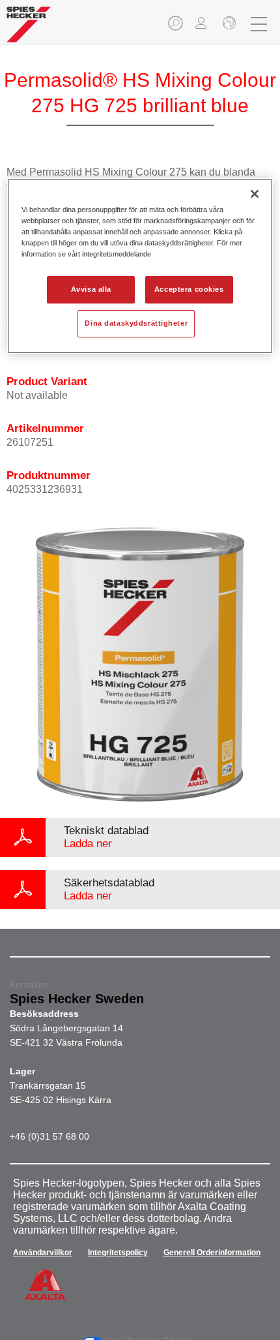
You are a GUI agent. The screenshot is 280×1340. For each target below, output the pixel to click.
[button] (176, 27)
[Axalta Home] (29, 29)
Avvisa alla (91, 289)
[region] (140, 266)
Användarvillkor (42, 1252)
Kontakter (29, 984)
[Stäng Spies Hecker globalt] (228, 24)
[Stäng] (254, 193)
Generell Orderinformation (211, 1252)
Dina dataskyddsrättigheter (136, 323)
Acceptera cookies (189, 289)
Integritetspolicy (118, 1252)
